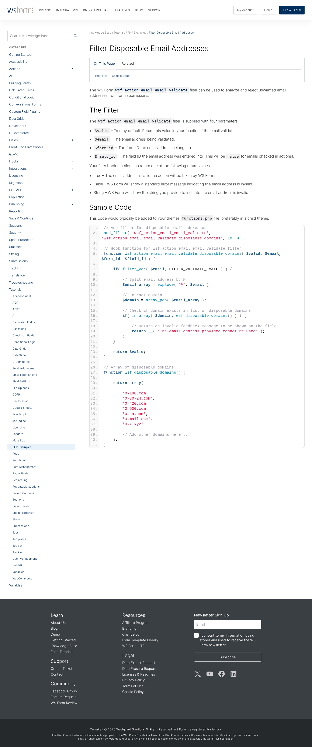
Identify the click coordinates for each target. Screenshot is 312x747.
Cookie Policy (133, 692)
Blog (54, 628)
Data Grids (16, 119)
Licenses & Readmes (138, 674)
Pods (16, 453)
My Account (245, 10)
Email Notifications (25, 374)
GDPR (13, 154)
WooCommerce (22, 578)
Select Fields (21, 506)
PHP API (15, 190)
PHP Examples (22, 447)
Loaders (18, 433)
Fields (13, 140)
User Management (25, 558)
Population (17, 197)
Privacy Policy (133, 680)
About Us (58, 622)
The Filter (103, 75)
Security (15, 233)
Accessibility (18, 62)
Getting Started (20, 55)
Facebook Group (64, 691)
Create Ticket (61, 668)
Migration (16, 183)
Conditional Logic (21, 97)
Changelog (130, 634)
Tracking (15, 268)
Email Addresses (23, 368)
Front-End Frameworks (26, 147)
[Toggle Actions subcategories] (72, 68)
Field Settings (22, 381)
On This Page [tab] (104, 63)
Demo (268, 10)
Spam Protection (21, 240)
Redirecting (20, 480)
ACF (15, 302)
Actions (14, 69)
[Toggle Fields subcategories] (72, 140)
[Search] (75, 35)
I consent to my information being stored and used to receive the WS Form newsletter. (228, 640)
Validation (19, 565)
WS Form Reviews (65, 703)
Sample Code (121, 75)
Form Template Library (140, 640)
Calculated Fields (21, 90)
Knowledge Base (64, 646)
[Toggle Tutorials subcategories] (72, 289)
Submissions (18, 261)
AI (10, 76)
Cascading (19, 328)
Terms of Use (132, 686)
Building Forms (20, 83)
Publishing (16, 204)
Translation (17, 275)
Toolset (17, 545)
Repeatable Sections (26, 486)
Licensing (16, 176)
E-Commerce (19, 133)
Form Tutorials (62, 652)
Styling (14, 254)
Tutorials (15, 289)
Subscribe (228, 657)
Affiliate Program (135, 622)
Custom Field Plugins (24, 112)
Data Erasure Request (139, 668)
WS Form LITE (133, 646)
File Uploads (21, 388)
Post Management (25, 466)
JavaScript (19, 414)
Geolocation (20, 401)
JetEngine (19, 421)
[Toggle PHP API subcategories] (72, 189)
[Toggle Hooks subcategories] (72, 161)
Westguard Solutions (130, 729)
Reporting (16, 211)
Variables (18, 571)
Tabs (16, 532)
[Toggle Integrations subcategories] (72, 168)
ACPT (16, 309)
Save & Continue (21, 218)
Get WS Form (292, 10)
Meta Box (19, 440)
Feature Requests (64, 697)
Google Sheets (22, 407)
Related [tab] (128, 63)
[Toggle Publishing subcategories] (72, 204)
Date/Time (19, 355)
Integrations (18, 168)
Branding (129, 628)
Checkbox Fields (23, 335)
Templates (19, 539)
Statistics (15, 247)
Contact (57, 674)
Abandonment (22, 296)
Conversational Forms (25, 104)
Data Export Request (138, 662)
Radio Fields (20, 473)
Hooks (14, 161)
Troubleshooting (21, 282)
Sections (15, 225)
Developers (17, 126)
